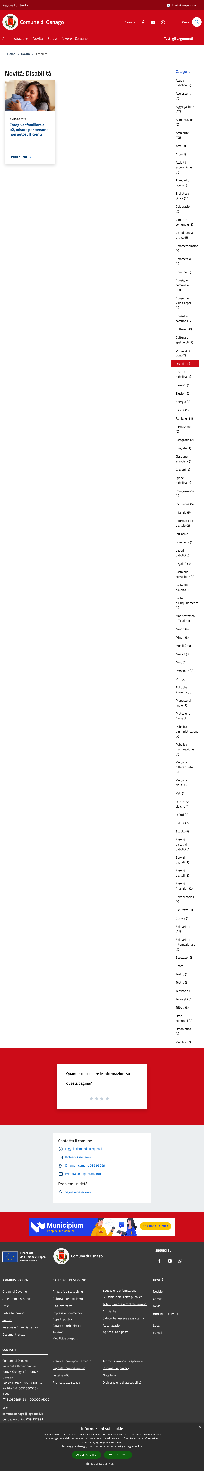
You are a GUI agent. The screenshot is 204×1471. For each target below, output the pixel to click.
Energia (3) (183, 401)
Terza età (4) (184, 999)
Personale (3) (184, 670)
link (140, 1446)
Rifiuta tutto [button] (118, 1454)
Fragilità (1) (183, 448)
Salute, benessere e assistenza (123, 1318)
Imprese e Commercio (67, 1313)
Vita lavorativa (62, 1305)
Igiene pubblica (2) (183, 480)
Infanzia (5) (183, 512)
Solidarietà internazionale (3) (185, 944)
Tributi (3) (182, 1007)
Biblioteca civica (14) (182, 196)
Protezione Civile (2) (183, 716)
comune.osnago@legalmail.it (22, 1413)
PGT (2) (180, 679)
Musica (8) (182, 654)
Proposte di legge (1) (183, 703)
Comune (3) (183, 272)
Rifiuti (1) (182, 814)
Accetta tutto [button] (86, 1454)
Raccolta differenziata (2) (184, 767)
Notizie (158, 1291)
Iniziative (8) (184, 533)
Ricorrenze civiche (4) (183, 804)
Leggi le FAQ (61, 1375)
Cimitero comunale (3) (184, 222)
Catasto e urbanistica (67, 1325)
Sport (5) (181, 965)
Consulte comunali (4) (184, 318)
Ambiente (109, 1311)
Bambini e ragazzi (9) (182, 182)
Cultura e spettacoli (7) (184, 340)
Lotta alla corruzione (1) (185, 574)
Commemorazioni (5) (187, 248)
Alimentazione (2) (185, 122)
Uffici (5, 1305)
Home (11, 53)
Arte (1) (181, 154)
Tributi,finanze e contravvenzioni (125, 1304)
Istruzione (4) (184, 542)
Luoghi (157, 1325)
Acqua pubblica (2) (183, 82)
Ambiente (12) (182, 135)
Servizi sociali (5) (185, 899)
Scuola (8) (182, 831)
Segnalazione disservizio (69, 1368)
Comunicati (160, 1298)
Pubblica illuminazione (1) (185, 749)
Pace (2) (181, 662)
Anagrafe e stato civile (68, 1291)
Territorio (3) (184, 990)
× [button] (199, 1427)
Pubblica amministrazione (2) (187, 731)
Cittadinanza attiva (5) (184, 235)
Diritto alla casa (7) (183, 353)
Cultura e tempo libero (68, 1298)
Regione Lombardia (15, 5)
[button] (101, 1463)
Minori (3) (182, 637)
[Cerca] (197, 22)
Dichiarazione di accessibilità (122, 1382)
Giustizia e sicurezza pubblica (122, 1296)
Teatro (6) (182, 982)
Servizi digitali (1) (182, 860)
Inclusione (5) (185, 504)
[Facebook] (141, 22)
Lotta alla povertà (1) (183, 587)
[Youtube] (151, 22)
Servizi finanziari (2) (184, 886)
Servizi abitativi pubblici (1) (183, 844)
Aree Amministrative (16, 1298)
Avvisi (157, 1305)
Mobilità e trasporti (65, 1338)
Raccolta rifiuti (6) (181, 782)
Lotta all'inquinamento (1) (187, 603)
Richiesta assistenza (66, 1382)
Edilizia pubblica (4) (183, 374)
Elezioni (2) (183, 393)
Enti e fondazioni (13, 1313)
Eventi (157, 1332)
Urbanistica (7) (183, 1031)
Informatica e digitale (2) (185, 523)
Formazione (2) (183, 429)
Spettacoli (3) (184, 957)
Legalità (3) (183, 563)
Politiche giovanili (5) (183, 689)
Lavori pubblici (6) (183, 553)
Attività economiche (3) (184, 167)
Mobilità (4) (183, 645)
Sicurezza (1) (184, 909)
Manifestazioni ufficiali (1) (186, 618)
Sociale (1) (182, 918)
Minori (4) (182, 629)
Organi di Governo (14, 1291)
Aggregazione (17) (185, 109)
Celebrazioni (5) (184, 209)
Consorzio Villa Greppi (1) (183, 303)
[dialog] (102, 1447)
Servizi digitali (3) (182, 873)
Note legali (110, 1375)
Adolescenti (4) (183, 96)
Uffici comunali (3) (184, 1018)
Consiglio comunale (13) (182, 285)
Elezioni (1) (183, 385)
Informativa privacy (116, 1368)
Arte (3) (181, 145)
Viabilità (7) (183, 1042)
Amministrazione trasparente (123, 1361)
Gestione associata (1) (184, 459)
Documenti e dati (14, 1334)
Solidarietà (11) (183, 929)
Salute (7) (182, 823)
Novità (25, 53)
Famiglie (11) (184, 418)
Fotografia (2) (185, 439)
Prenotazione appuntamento (72, 1361)
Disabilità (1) (184, 363)
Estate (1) (182, 410)
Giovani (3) (183, 469)
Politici (7, 1320)
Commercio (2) (183, 261)
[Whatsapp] (161, 22)
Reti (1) (180, 793)
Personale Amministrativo (20, 1327)
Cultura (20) (184, 329)
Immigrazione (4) (185, 493)
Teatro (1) (182, 974)
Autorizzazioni (112, 1325)
